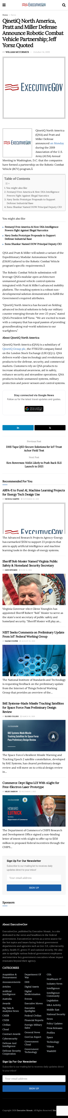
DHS (27, 982)
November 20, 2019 (30, 499)
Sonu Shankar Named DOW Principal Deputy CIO (34, 207)
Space (50, 1037)
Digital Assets (32, 986)
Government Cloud (31, 1043)
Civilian (6, 1024)
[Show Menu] (4, 5)
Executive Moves (34, 1003)
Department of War (33, 976)
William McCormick (17, 52)
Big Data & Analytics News (10, 1009)
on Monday (57, 143)
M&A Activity (54, 1005)
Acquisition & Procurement (9, 976)
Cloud (5, 1029)
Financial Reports (34, 1020)
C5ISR (5, 1020)
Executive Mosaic (25, 1110)
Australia (7, 998)
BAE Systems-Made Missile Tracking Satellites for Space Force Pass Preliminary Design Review (33, 707)
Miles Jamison (11, 791)
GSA (49, 974)
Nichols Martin (12, 499)
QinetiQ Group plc (14, 348)
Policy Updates (54, 1023)
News (13, 15)
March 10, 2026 (28, 716)
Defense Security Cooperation (11, 1052)
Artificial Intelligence (9, 993)
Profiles (51, 1032)
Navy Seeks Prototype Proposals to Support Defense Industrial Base (31, 201)
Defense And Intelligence (9, 1045)
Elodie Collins (12, 716)
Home (5, 15)
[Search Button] (64, 5)
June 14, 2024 (26, 570)
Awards (6, 1003)
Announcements (11, 982)
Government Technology (31, 1051)
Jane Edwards (11, 570)
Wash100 (51, 1051)
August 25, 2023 (28, 641)
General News (32, 1032)
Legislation (52, 1000)
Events (28, 998)
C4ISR (5, 1015)
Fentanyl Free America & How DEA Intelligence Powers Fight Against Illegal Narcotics (33, 193)
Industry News (54, 983)
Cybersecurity (9, 1038)
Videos (50, 1046)
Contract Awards (11, 1033)
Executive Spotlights (30, 1009)
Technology (53, 1041)
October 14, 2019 (41, 52)
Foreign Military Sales (33, 1026)
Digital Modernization (32, 993)
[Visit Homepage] (34, 5)
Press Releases (54, 1028)
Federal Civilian (33, 1015)
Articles (6, 986)
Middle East (53, 1009)
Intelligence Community (53, 994)
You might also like (16, 187)
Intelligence (53, 988)
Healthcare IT (54, 979)
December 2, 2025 (28, 791)
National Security (56, 1014)
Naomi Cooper (11, 641)
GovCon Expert (33, 1036)
